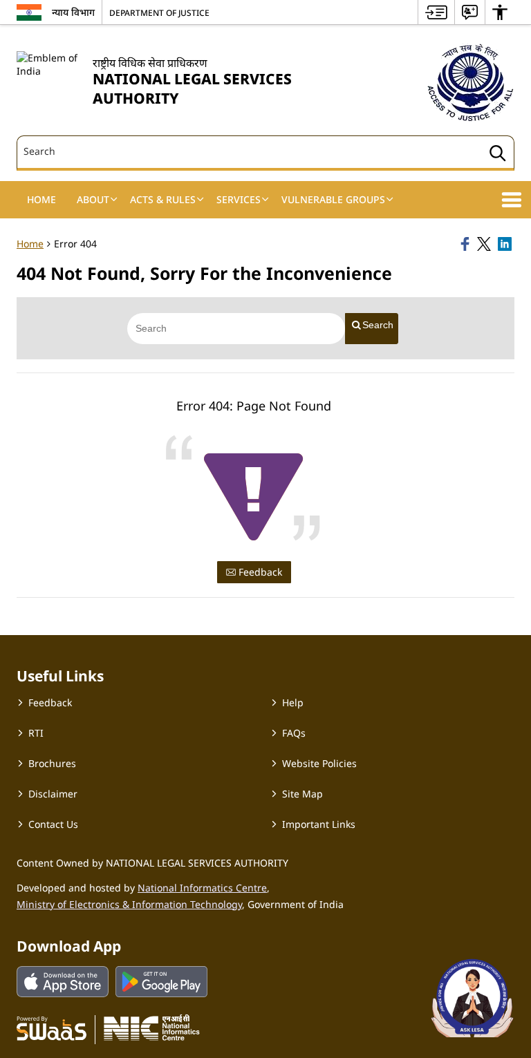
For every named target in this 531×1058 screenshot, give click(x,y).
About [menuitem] (93, 199)
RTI (36, 732)
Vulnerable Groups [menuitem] (333, 199)
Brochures (52, 763)
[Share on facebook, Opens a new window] (466, 244)
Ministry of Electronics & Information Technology (129, 904)
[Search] (497, 155)
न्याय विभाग (73, 12)
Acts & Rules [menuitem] (163, 199)
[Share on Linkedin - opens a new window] (506, 244)
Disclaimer (52, 793)
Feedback (259, 571)
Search (377, 324)
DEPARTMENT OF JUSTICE (159, 12)
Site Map (302, 793)
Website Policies (319, 763)
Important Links (318, 824)
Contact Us (53, 824)
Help (293, 702)
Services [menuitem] (238, 199)
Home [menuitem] (41, 199)
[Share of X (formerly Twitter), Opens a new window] (485, 244)
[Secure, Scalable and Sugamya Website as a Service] (51, 1027)
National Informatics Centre (202, 887)
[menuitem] (436, 12)
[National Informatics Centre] (152, 1027)
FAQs (294, 732)
